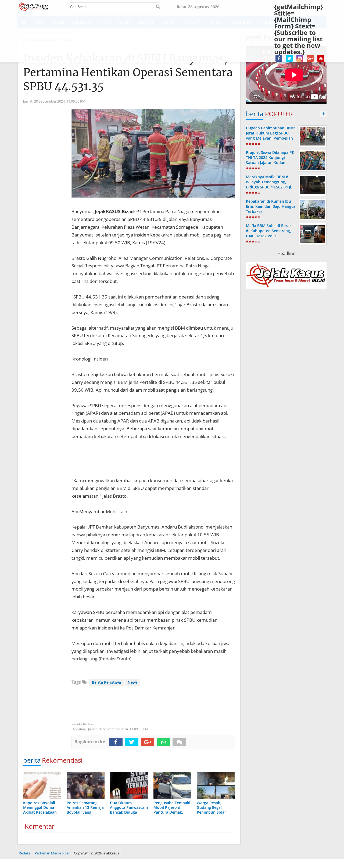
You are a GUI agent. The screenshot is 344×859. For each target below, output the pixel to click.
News (133, 682)
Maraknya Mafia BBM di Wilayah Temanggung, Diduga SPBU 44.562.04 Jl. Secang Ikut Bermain (269, 184)
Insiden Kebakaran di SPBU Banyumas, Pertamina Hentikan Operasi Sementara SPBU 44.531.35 (127, 72)
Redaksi (25, 853)
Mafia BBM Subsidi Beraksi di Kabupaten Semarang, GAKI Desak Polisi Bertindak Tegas (270, 233)
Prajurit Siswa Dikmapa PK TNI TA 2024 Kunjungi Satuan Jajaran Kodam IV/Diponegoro (270, 160)
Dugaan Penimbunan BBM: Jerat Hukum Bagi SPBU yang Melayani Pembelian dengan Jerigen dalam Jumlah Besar (270, 138)
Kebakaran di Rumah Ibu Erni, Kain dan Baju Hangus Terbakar (271, 206)
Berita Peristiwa (106, 682)
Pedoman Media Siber (52, 853)
